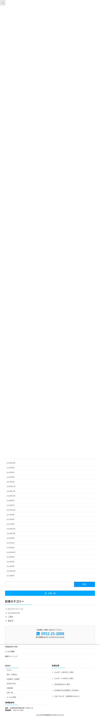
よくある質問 (9, 652)
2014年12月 (11, 552)
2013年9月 (10, 576)
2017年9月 (10, 515)
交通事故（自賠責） (14, 679)
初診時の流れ (11, 684)
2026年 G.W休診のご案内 (63, 678)
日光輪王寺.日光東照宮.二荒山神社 (66, 690)
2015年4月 (10, 547)
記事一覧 (10, 693)
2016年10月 (11, 533)
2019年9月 (10, 468)
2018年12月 (11, 486)
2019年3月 (10, 482)
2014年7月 (10, 562)
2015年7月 (10, 543)
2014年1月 (10, 566)
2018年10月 (11, 496)
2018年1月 (10, 505)
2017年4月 (10, 524)
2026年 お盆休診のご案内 (64, 672)
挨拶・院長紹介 (12, 675)
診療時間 (10, 688)
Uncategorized (14, 613)
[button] (50, 593)
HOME (9, 670)
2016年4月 (10, 538)
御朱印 (10, 621)
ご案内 (10, 617)
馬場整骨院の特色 (11, 647)
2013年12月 (11, 571)
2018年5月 (10, 500)
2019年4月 (10, 477)
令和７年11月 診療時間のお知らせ (67, 696)
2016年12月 (11, 529)
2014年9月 (10, 557)
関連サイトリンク (11, 656)
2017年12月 (11, 510)
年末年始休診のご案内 (62, 684)
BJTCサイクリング (15, 609)
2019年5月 (10, 472)
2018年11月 (11, 491)
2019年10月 (11, 463)
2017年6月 (10, 519)
